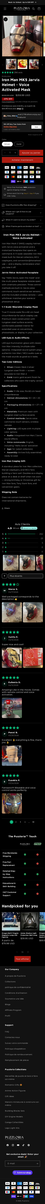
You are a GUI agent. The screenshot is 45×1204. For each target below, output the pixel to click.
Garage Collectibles (14, 1122)
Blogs (7, 1004)
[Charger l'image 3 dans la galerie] (34, 64)
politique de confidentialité (18, 987)
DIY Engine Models (14, 1116)
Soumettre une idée (14, 999)
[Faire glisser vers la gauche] (3, 65)
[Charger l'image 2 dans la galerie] (22, 64)
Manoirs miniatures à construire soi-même (22, 1103)
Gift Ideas (9, 1096)
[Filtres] (4, 576)
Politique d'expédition (15, 1049)
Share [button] (7, 508)
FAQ (7, 1032)
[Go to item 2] (27, 563)
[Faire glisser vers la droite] (42, 65)
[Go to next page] (38, 822)
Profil (7, 1016)
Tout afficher (22, 959)
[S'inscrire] (37, 1164)
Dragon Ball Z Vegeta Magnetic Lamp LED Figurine (10, 935)
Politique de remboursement (18, 1054)
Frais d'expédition (8, 101)
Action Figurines (10, 126)
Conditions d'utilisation (16, 993)
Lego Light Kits (12, 1128)
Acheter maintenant (22, 160)
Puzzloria (25, 1201)
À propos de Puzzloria (15, 976)
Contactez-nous (12, 1037)
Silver (7, 144)
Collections (10, 981)
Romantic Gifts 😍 (13, 1085)
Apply (36, 127)
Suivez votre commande (16, 1043)
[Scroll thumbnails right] (40, 563)
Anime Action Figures (15, 1091)
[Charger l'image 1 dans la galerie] (11, 64)
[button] (5, 8)
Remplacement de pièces (17, 1060)
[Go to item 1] (10, 563)
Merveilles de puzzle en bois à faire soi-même (21, 1077)
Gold (19, 144)
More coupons (34, 135)
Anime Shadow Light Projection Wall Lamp (29, 934)
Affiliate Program (13, 1010)
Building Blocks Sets (15, 1111)
